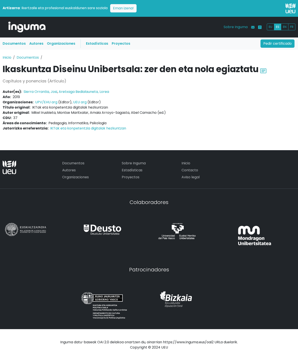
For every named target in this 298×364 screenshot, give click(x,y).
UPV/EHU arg (46, 102)
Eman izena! (123, 8)
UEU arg (80, 102)
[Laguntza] (259, 27)
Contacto (190, 170)
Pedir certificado (277, 43)
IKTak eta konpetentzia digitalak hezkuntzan (88, 128)
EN (284, 27)
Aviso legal (191, 177)
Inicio (7, 57)
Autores (36, 43)
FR (291, 27)
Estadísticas (97, 43)
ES (277, 27)
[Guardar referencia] (263, 70)
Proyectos (121, 43)
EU (270, 27)
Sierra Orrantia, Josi (40, 91)
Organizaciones (61, 43)
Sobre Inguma (236, 26)
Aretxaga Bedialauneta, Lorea (84, 91)
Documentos (14, 43)
